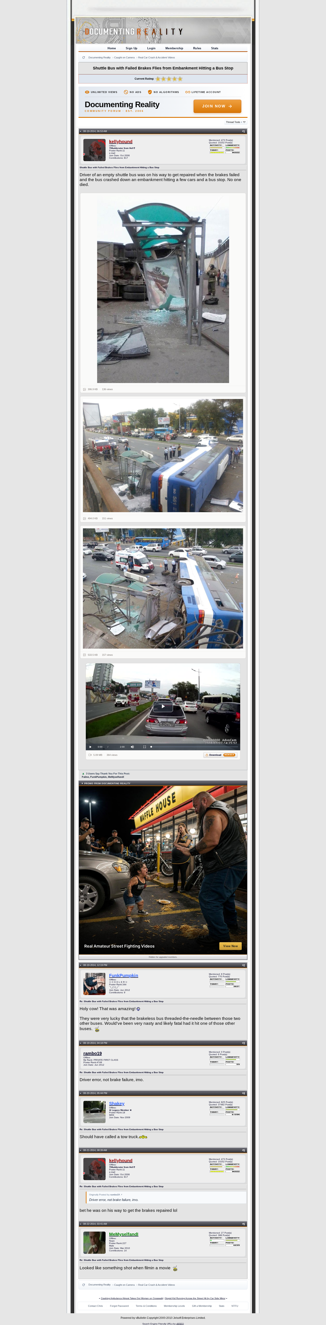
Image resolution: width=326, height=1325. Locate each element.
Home (112, 48)
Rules (197, 48)
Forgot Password (119, 1306)
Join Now (214, 106)
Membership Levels (174, 1306)
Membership (174, 48)
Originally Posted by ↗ (105, 1194)
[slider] (194, 746)
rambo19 (92, 1053)
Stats (214, 48)
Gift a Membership (202, 1306)
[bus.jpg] (163, 289)
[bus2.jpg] (163, 455)
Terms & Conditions (146, 1306)
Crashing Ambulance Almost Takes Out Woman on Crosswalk (132, 1298)
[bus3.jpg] (163, 588)
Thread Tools (234, 122)
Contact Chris (95, 1306)
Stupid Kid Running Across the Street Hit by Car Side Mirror (195, 1298)
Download (221, 755)
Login (151, 48)
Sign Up (131, 48)
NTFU (235, 1306)
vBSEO (180, 1324)
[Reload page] (84, 57)
